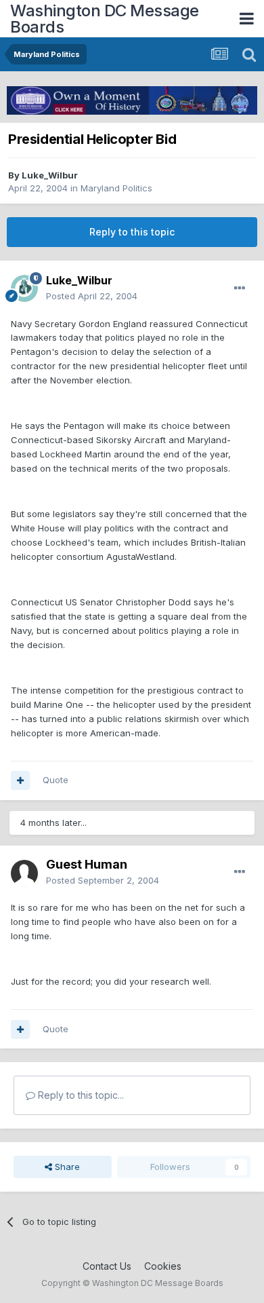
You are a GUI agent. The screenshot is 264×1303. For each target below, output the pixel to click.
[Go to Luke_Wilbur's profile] (24, 288)
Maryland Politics (116, 188)
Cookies (162, 1266)
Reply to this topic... (79, 1095)
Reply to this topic (132, 232)
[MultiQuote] (20, 780)
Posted (91, 295)
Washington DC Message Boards (104, 19)
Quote (55, 779)
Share (66, 1166)
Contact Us (107, 1266)
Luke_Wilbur (50, 175)
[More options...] (239, 288)
